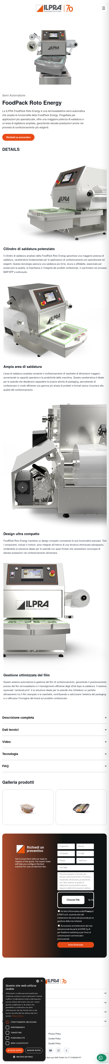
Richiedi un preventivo (18, 137)
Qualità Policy (54, 1043)
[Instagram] (58, 1050)
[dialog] (24, 1019)
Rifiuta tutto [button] (34, 1050)
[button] (24, 1056)
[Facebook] (66, 1050)
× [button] (41, 981)
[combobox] (37, 981)
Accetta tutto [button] (15, 1050)
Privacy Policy (54, 1033)
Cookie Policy (55, 1038)
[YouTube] (50, 1050)
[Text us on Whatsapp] (101, 1057)
